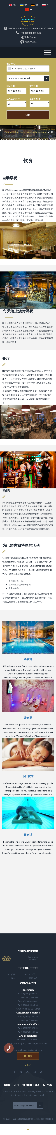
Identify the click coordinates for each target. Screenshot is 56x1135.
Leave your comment (33, 958)
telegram (30, 37)
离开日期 (34, 86)
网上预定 (28, 1056)
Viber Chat (30, 41)
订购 (28, 114)
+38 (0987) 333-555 (30, 32)
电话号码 (11, 63)
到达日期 (11, 86)
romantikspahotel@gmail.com (28, 1050)
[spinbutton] (15, 104)
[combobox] (10, 68)
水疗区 (32, 974)
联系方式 (33, 978)
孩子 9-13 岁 (35, 98)
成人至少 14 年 (13, 98)
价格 (13, 974)
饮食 (13, 978)
